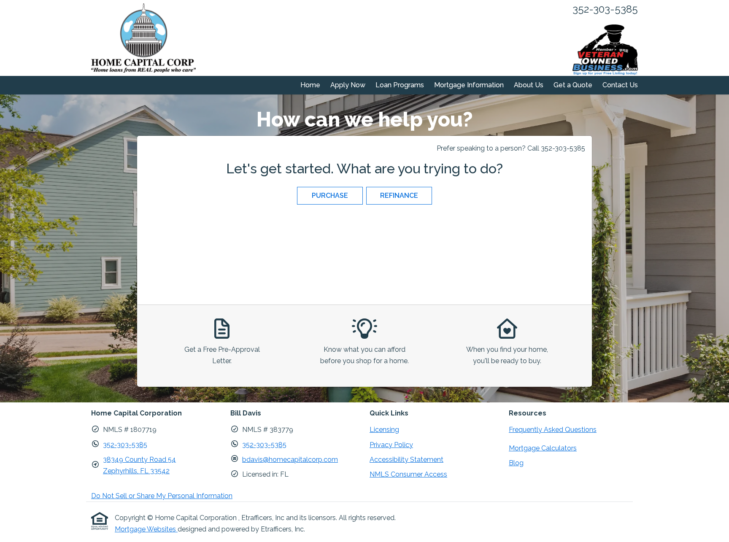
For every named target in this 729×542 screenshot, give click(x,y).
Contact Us (620, 85)
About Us (528, 85)
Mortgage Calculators (543, 448)
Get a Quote (573, 85)
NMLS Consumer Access (408, 474)
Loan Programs (399, 85)
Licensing (384, 430)
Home (310, 85)
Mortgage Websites (146, 529)
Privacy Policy (391, 445)
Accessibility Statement (406, 460)
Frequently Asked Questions (553, 430)
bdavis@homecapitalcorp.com (290, 460)
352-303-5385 (125, 445)
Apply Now (347, 85)
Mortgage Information (469, 85)
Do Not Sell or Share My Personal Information (161, 496)
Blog (516, 463)
